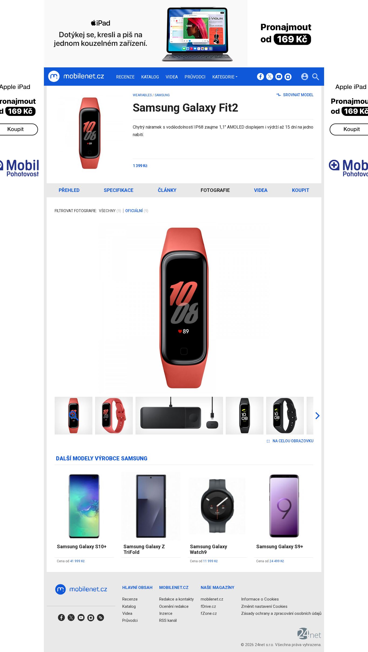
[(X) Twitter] (269, 77)
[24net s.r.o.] (309, 637)
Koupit (300, 190)
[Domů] (76, 76)
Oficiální (136, 211)
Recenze (125, 77)
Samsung (162, 95)
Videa (172, 77)
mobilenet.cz (212, 599)
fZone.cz (209, 613)
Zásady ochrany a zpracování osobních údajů (281, 613)
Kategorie (223, 76)
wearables (142, 95)
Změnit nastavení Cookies (264, 606)
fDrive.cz (208, 606)
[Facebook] (260, 77)
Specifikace (118, 190)
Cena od (71, 561)
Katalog (150, 77)
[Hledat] (316, 77)
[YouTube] (279, 77)
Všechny (110, 211)
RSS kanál (168, 620)
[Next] (292, 308)
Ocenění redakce (174, 606)
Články (167, 190)
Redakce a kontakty (176, 599)
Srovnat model (297, 95)
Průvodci (195, 77)
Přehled (69, 190)
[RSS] (100, 619)
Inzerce (165, 613)
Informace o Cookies (260, 599)
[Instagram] (288, 77)
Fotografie (215, 190)
